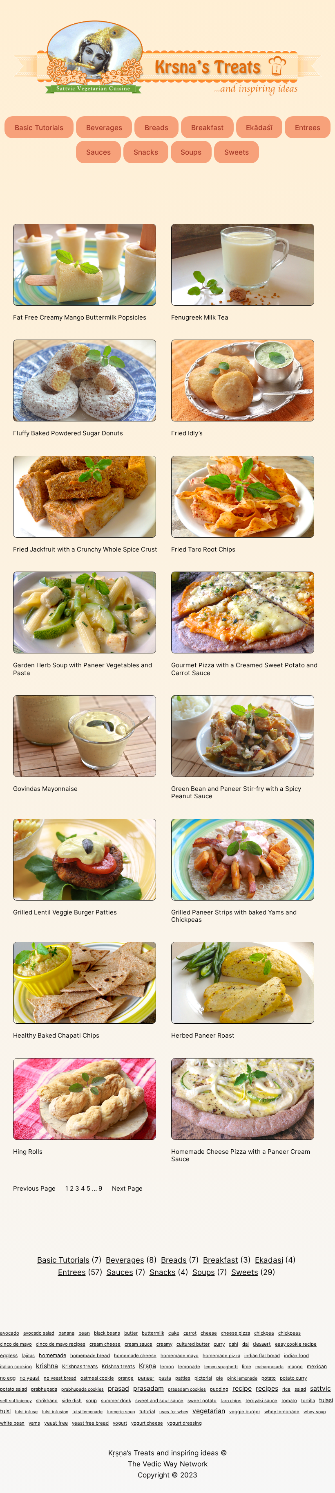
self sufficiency (16, 1400)
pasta (165, 1378)
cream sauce (138, 1344)
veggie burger (244, 1411)
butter (131, 1333)
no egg (8, 1378)
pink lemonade (242, 1378)
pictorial (203, 1378)
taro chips (231, 1400)
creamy (164, 1344)
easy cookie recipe (296, 1344)
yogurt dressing (184, 1423)
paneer (146, 1378)
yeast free (56, 1423)
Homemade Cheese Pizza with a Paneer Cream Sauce (240, 1155)
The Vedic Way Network (168, 1463)
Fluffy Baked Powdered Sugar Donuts (68, 433)
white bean (12, 1423)
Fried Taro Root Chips (203, 549)
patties (182, 1378)
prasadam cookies (187, 1389)
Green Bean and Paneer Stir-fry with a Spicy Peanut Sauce (236, 792)
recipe (242, 1388)
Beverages (104, 127)
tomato (289, 1400)
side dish (72, 1400)
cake (173, 1333)
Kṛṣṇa (147, 1366)
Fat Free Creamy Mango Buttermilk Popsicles (79, 317)
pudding (219, 1389)
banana (66, 1333)
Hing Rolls (27, 1151)
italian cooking (16, 1366)
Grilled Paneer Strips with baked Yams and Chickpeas (234, 916)
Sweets (236, 152)
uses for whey (173, 1411)
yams (34, 1423)
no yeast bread (60, 1378)
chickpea (264, 1333)
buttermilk (153, 1333)
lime (246, 1366)
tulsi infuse (26, 1411)
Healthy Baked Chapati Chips (56, 1035)
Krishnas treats (80, 1366)
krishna (47, 1366)
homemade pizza (221, 1355)
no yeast (30, 1378)
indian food (296, 1355)
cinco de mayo (16, 1344)
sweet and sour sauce (159, 1400)
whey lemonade (281, 1411)
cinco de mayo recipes (60, 1344)
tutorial (147, 1411)
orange (126, 1378)
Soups (191, 152)
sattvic (320, 1388)
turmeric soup (121, 1411)
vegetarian (208, 1411)
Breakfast (207, 127)
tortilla (308, 1400)
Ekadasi (275, 1260)
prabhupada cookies (82, 1389)
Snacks (146, 152)
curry (219, 1344)
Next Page (127, 1188)
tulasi (326, 1400)
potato (268, 1378)
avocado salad (38, 1333)
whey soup (315, 1411)
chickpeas (289, 1333)
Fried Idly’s (187, 433)
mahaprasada (269, 1366)
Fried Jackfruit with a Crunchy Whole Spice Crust (85, 549)
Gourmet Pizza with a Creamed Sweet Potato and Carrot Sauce (244, 669)
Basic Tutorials (39, 127)
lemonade (189, 1366)
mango (295, 1366)
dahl (233, 1344)
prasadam (148, 1388)
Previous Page (34, 1188)
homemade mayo (180, 1355)
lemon (167, 1366)
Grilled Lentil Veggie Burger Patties (65, 912)
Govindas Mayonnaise (45, 789)
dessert (262, 1344)
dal (245, 1344)
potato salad (13, 1389)
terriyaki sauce (261, 1400)
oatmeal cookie (97, 1378)
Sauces (98, 152)
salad (300, 1389)
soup (91, 1400)
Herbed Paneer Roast (202, 1035)
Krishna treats (118, 1366)
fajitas (28, 1355)
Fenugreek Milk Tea (199, 317)
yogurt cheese (147, 1423)
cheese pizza (235, 1333)
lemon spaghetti (221, 1366)
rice (286, 1389)
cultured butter (193, 1344)
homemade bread (90, 1355)
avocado (9, 1333)
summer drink (116, 1400)
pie (219, 1378)
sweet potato (202, 1400)
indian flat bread (262, 1355)
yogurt (120, 1423)
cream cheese (105, 1344)
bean (84, 1333)
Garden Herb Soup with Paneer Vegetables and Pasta (82, 669)
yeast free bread (90, 1423)
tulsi (5, 1411)
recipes (267, 1388)
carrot (190, 1333)
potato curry (293, 1378)
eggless (9, 1355)
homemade (52, 1355)
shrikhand (47, 1400)
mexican (317, 1366)
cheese (209, 1333)
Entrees (307, 127)
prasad (118, 1388)
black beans (107, 1333)
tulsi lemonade (87, 1411)
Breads (156, 127)
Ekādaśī (259, 127)
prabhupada (44, 1389)
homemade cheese (135, 1355)
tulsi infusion (55, 1411)
